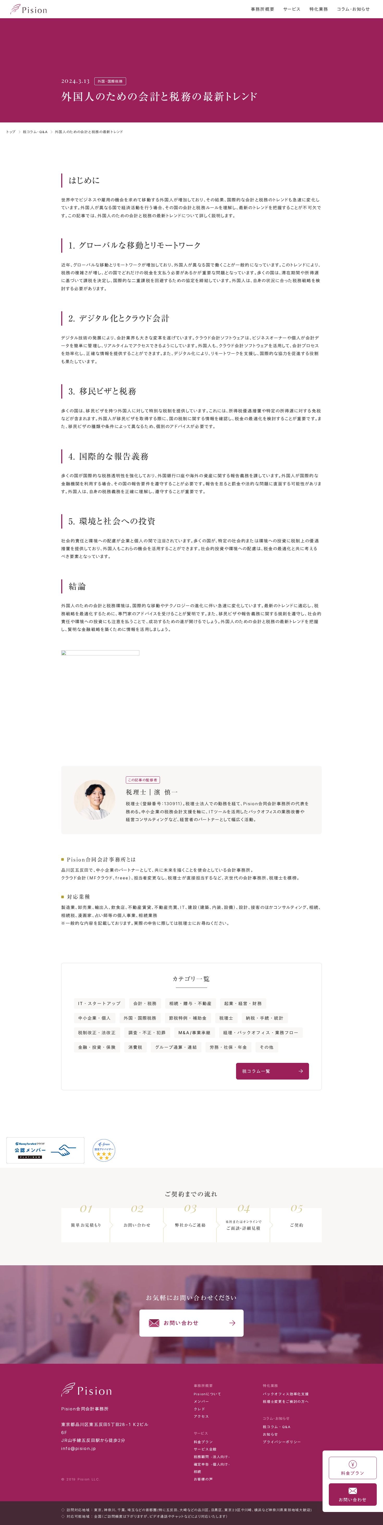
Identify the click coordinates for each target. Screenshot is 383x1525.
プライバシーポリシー (282, 1442)
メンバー (201, 1401)
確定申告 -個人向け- (212, 1464)
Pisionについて (207, 1394)
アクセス (201, 1416)
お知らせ (270, 1434)
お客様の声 (203, 1479)
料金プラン (203, 1442)
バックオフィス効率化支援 (286, 1394)
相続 (197, 1472)
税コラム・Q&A (277, 1427)
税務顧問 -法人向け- (212, 1457)
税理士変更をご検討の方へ (286, 1401)
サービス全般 (205, 1449)
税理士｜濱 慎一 (152, 792)
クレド (199, 1409)
